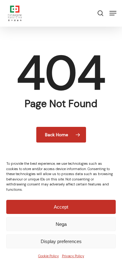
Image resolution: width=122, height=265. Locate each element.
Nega (61, 224)
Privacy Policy (73, 256)
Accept (61, 207)
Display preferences (61, 241)
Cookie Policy (48, 256)
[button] (112, 13)
